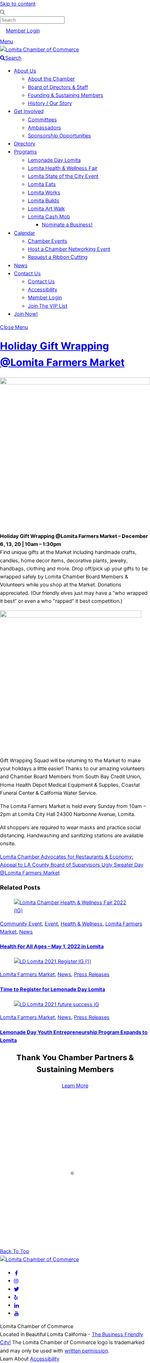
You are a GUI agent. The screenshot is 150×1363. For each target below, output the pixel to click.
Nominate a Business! (67, 225)
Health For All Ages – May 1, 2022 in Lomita (52, 946)
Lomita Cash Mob (49, 217)
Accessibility (42, 289)
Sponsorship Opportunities (59, 136)
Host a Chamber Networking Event (69, 249)
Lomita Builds (43, 200)
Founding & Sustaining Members (65, 95)
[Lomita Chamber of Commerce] (39, 49)
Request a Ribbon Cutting (58, 257)
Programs (25, 152)
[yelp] (16, 1297)
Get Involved (29, 111)
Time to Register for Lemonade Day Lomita (52, 989)
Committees (42, 120)
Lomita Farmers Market (27, 974)
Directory (24, 144)
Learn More (75, 1086)
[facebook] (16, 1273)
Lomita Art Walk (46, 208)
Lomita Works (44, 192)
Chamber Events (47, 241)
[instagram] (16, 1281)
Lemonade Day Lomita (54, 160)
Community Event (21, 924)
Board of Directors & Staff (58, 87)
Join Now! (26, 314)
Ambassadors (44, 128)
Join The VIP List (47, 306)
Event (51, 924)
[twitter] (16, 1289)
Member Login (23, 31)
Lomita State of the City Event (63, 176)
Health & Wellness (82, 924)
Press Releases (92, 974)
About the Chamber (51, 79)
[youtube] (16, 1313)
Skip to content (18, 4)
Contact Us (27, 273)
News (21, 265)
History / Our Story (50, 103)
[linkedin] (16, 1305)
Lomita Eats (42, 184)
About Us (25, 71)
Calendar (24, 233)
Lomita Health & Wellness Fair (62, 168)
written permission (86, 1351)
